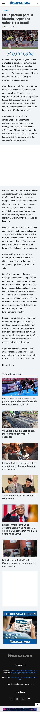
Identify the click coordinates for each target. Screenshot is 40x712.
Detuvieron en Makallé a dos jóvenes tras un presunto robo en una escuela (19, 563)
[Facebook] (11, 699)
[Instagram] (17, 699)
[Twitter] (23, 699)
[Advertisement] (20, 165)
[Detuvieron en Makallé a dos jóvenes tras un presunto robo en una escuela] (20, 548)
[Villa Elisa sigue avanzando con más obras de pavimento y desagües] (20, 419)
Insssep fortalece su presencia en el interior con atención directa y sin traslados (19, 466)
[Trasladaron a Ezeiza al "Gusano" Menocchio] (20, 484)
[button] (5, 3)
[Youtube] (29, 699)
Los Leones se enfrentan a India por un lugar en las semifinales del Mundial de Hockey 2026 (19, 401)
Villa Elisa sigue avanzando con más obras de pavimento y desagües (18, 434)
